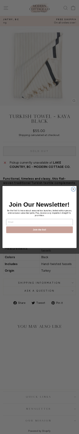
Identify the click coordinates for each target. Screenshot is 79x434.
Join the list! (39, 229)
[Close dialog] (73, 189)
